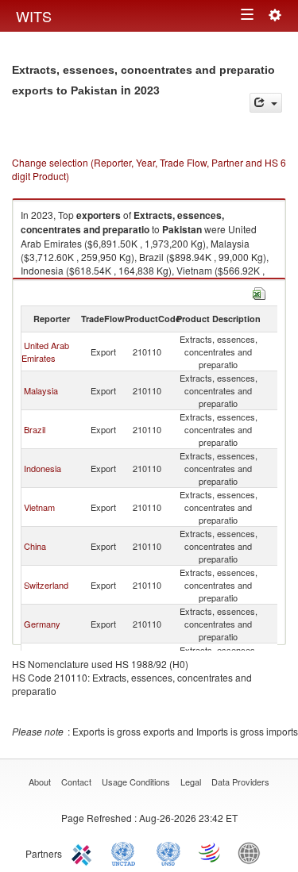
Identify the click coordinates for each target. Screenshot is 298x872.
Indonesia (42, 468)
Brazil (34, 429)
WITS (34, 16)
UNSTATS (168, 852)
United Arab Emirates (45, 351)
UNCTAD (126, 852)
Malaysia (41, 390)
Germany (42, 623)
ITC (84, 852)
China (35, 546)
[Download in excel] (259, 291)
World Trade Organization (210, 852)
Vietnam (39, 507)
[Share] (266, 103)
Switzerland (46, 584)
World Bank (253, 852)
